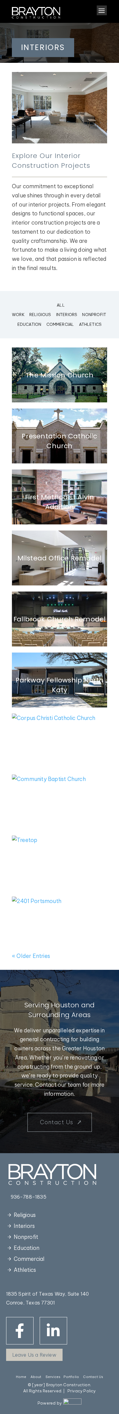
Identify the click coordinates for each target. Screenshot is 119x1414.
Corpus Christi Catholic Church (60, 746)
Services (53, 1377)
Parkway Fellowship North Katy (60, 685)
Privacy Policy (81, 1390)
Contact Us (56, 1122)
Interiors (67, 314)
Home (21, 1377)
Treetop (59, 863)
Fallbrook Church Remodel (59, 619)
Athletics (90, 324)
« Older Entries (31, 955)
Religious (40, 314)
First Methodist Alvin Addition (59, 502)
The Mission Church (59, 375)
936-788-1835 (28, 1197)
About (36, 1377)
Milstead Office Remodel (59, 558)
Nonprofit (94, 314)
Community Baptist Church (59, 807)
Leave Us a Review (34, 1355)
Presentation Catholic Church (59, 441)
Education (29, 324)
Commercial (60, 324)
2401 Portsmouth (59, 924)
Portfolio (71, 1377)
